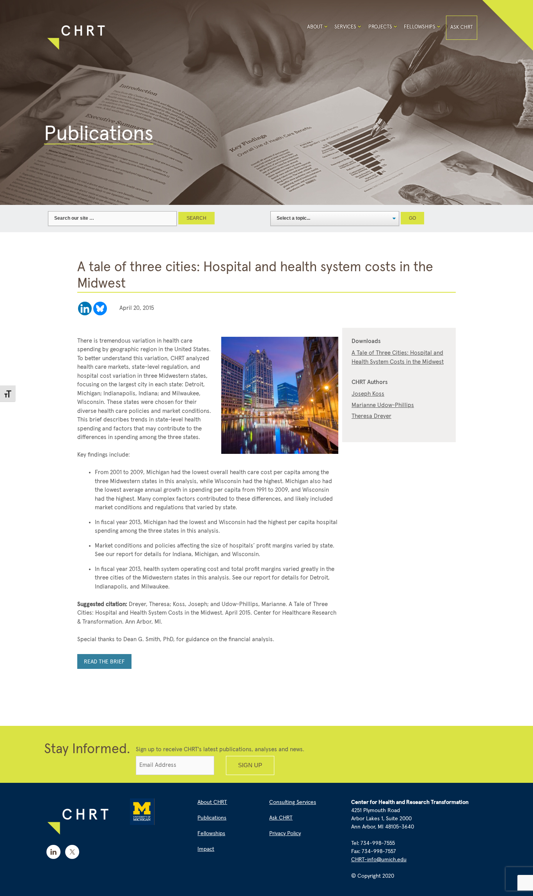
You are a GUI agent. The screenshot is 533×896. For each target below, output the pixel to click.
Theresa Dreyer (371, 416)
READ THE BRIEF (104, 662)
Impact (205, 849)
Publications (211, 818)
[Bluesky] (100, 308)
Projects (380, 27)
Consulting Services (292, 802)
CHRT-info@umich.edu (379, 859)
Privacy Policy (285, 833)
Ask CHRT (461, 27)
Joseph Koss (368, 394)
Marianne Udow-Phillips (383, 405)
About (315, 27)
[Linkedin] (85, 308)
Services (345, 27)
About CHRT (212, 802)
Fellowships (419, 27)
